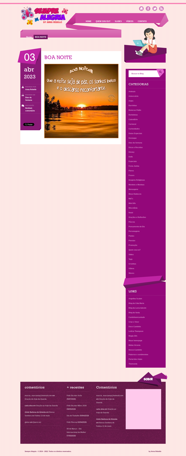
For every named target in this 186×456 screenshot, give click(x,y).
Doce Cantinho (135, 327)
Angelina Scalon (135, 299)
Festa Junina (134, 166)
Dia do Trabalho (73, 416)
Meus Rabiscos (135, 194)
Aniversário (133, 96)
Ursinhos (132, 264)
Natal (131, 213)
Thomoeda (133, 364)
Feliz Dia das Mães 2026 (77, 406)
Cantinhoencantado (137, 317)
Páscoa (132, 222)
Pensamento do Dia (137, 227)
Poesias (132, 241)
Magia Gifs (133, 336)
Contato (142, 21)
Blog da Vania (134, 313)
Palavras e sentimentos (138, 355)
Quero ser (37, 422)
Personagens (134, 231)
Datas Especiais (135, 133)
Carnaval (132, 124)
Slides (118, 21)
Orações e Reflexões (137, 217)
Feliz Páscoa (72, 422)
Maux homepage (135, 341)
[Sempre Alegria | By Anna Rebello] (44, 16)
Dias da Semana (135, 143)
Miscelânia (133, 208)
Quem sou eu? (103, 21)
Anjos (131, 101)
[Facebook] (148, 8)
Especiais (133, 161)
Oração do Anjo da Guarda (35, 399)
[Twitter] (154, 8)
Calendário (133, 119)
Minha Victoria (134, 345)
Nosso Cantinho (135, 350)
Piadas (131, 236)
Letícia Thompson (136, 331)
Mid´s (131, 199)
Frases (131, 175)
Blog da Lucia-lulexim (137, 308)
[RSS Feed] (161, 8)
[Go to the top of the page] (152, 379)
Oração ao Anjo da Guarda (47, 406)
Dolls (131, 157)
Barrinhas (133, 106)
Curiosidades (134, 129)
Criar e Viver (134, 322)
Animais (132, 92)
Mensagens (133, 189)
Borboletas (133, 115)
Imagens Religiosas (137, 180)
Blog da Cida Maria (136, 303)
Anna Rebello (30, 89)
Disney (131, 152)
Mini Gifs (132, 203)
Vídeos (129, 21)
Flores (131, 171)
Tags (131, 259)
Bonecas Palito (135, 110)
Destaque (133, 138)
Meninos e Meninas (136, 185)
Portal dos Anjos (135, 359)
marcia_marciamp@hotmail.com (38, 396)
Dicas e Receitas (136, 147)
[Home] (141, 8)
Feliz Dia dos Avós (74, 396)
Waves (131, 273)
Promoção (133, 245)
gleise (27, 422)
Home (88, 21)
